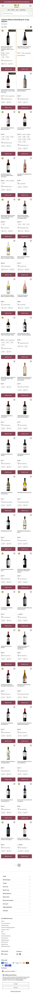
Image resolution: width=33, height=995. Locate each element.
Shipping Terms (5, 925)
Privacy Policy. (19, 979)
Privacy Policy (4, 938)
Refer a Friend (4, 942)
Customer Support (5, 923)
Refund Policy (4, 944)
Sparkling (22, 10)
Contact (3, 933)
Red (9, 10)
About (2, 921)
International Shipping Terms (8, 927)
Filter (5, 27)
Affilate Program (5, 940)
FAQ (2, 931)
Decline (16, 987)
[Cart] (30, 6)
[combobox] (16, 13)
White (13, 10)
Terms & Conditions (6, 936)
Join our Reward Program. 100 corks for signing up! (16, 1)
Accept (16, 983)
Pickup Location (5, 929)
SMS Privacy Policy (5, 946)
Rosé (17, 10)
